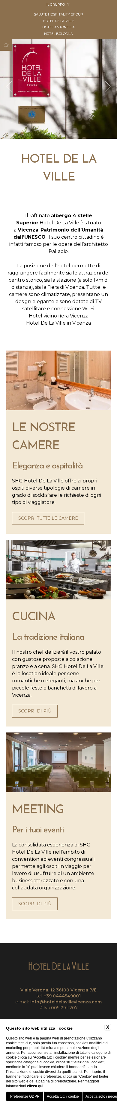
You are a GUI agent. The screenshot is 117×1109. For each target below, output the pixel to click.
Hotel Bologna (58, 34)
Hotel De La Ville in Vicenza (58, 323)
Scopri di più (34, 711)
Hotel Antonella (58, 27)
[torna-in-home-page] (58, 966)
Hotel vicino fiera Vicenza (58, 316)
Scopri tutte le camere (48, 518)
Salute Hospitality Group (58, 14)
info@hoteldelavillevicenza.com (66, 1002)
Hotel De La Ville (58, 21)
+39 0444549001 (62, 996)
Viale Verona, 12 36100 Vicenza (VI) (58, 990)
